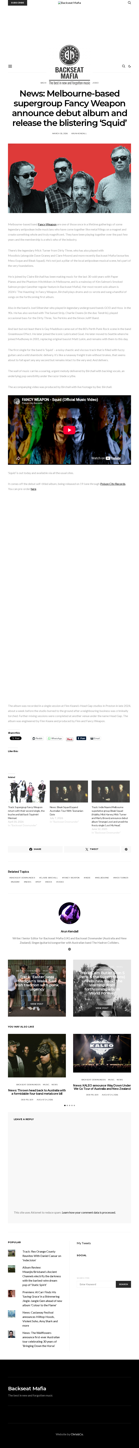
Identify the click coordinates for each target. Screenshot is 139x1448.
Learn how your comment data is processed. (89, 1212)
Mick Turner (121, 878)
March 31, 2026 (92, 999)
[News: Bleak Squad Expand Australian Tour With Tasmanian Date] (69, 791)
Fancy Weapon (47, 224)
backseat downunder (23, 878)
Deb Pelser (46, 995)
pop (39, 882)
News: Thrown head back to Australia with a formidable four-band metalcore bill (37, 1092)
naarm (15, 882)
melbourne (102, 878)
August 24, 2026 (45, 1099)
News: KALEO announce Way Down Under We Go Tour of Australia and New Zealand (102, 1087)
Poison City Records (112, 483)
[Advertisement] (69, 32)
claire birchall (49, 878)
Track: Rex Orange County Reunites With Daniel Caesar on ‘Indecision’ (41, 1256)
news (28, 882)
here (33, 489)
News (54, 971)
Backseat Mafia (27, 1388)
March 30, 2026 (60, 133)
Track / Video (38, 973)
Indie (87, 878)
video (61, 882)
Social (82, 1255)
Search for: (83, 1278)
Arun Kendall (79, 133)
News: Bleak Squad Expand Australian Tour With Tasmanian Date (66, 811)
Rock (49, 882)
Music (46, 971)
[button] (129, 66)
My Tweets (84, 1243)
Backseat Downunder (28, 971)
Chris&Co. (77, 1434)
